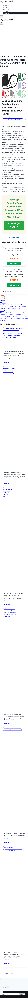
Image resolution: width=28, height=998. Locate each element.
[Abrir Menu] (1, 23)
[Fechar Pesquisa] (1, 992)
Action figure (6, 9)
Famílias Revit (8, 13)
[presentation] (15, 337)
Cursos (5, 7)
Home (5, 5)
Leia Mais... (8, 362)
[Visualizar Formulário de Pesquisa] (1, 16)
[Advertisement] (14, 39)
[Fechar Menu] (0, 979)
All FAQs (4, 987)
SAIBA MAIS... (14, 263)
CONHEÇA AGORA (14, 225)
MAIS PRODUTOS (14, 238)
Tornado (2, 300)
